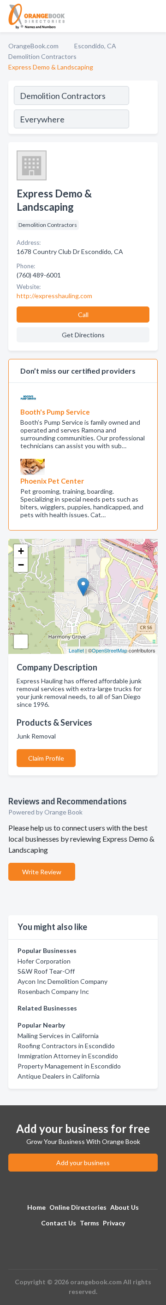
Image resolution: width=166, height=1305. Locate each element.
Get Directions (83, 335)
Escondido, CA (95, 46)
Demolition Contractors (42, 56)
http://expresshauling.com (54, 296)
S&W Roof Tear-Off (46, 971)
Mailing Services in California (58, 1035)
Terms (89, 1223)
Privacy (114, 1223)
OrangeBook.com (33, 46)
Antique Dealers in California (59, 1076)
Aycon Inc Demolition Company (62, 981)
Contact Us (58, 1223)
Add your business (83, 1162)
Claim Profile (46, 758)
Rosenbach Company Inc (53, 991)
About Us (124, 1207)
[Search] (143, 108)
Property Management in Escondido (69, 1066)
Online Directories (78, 1207)
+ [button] (21, 551)
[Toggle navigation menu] (153, 16)
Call (83, 314)
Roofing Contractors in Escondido (66, 1046)
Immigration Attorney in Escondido (68, 1056)
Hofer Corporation (44, 961)
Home (36, 1207)
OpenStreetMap (109, 650)
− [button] (21, 565)
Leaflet (76, 650)
